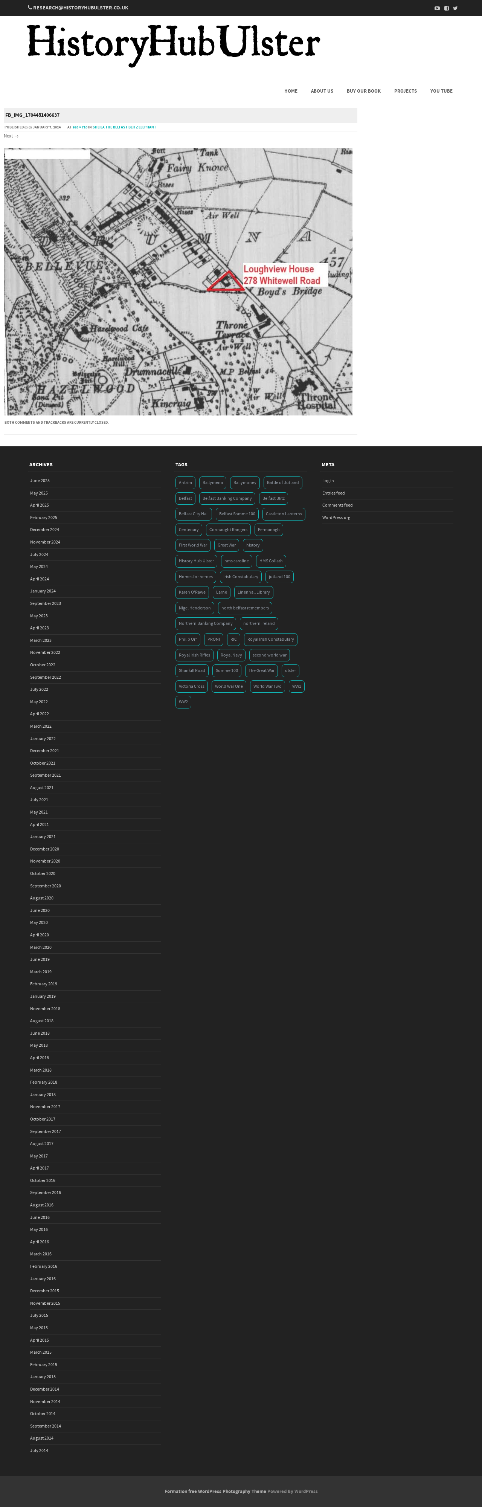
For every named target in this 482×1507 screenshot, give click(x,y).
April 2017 (39, 1168)
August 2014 (41, 1438)
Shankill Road (192, 670)
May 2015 (39, 1328)
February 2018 (43, 1082)
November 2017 (45, 1107)
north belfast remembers (245, 608)
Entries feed (333, 493)
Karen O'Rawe (192, 592)
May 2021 (39, 812)
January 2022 (43, 739)
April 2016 (39, 1242)
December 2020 (44, 849)
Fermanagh (269, 530)
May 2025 (39, 493)
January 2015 (43, 1377)
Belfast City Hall (194, 514)
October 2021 (42, 763)
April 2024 (39, 579)
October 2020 (42, 873)
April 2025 (39, 505)
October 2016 (42, 1180)
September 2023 (45, 603)
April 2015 (39, 1340)
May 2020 (39, 922)
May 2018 (39, 1045)
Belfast (185, 498)
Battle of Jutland (283, 483)
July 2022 (39, 689)
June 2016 (40, 1217)
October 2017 (42, 1119)
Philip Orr (188, 639)
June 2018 (40, 1033)
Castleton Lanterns (284, 514)
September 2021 (45, 775)
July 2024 (39, 554)
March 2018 (41, 1070)
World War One (229, 686)
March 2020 (41, 947)
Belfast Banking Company (227, 498)
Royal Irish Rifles (194, 655)
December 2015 (44, 1291)
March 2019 (41, 972)
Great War (227, 545)
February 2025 (43, 518)
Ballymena (213, 483)
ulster (290, 670)
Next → (11, 136)
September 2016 (45, 1193)
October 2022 (42, 665)
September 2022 (45, 677)
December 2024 (44, 530)
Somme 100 (227, 670)
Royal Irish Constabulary (270, 639)
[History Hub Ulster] (173, 67)
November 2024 (45, 542)
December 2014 (44, 1389)
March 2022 (41, 726)
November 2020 (45, 861)
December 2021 (44, 751)
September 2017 (45, 1131)
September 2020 (45, 886)
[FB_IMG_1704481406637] (178, 414)
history (253, 545)
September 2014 (45, 1426)
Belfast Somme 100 (237, 514)
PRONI (213, 639)
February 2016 (43, 1266)
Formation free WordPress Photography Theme (215, 1491)
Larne (221, 592)
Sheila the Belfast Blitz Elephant (124, 127)
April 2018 (39, 1058)
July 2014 (39, 1451)
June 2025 (40, 481)
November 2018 (45, 1009)
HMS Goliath (271, 561)
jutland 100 (279, 577)
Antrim (185, 483)
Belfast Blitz (273, 498)
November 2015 (45, 1303)
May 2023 (39, 616)
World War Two (267, 686)
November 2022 (45, 652)
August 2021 (41, 788)
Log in (328, 481)
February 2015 (43, 1365)
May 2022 (39, 702)
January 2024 (43, 591)
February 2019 (43, 984)
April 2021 (39, 825)
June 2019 (40, 959)
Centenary (189, 530)
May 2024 (39, 567)
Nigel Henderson (195, 608)
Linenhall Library (254, 592)
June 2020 (40, 910)
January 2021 (43, 837)
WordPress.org (336, 518)
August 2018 (41, 1021)
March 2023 (41, 640)
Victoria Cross (191, 686)
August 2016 (41, 1205)
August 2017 (41, 1144)
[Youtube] (435, 8)
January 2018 (43, 1095)
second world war (270, 655)
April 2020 (39, 935)
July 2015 (39, 1315)
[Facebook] (444, 8)
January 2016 (43, 1279)
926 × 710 (80, 127)
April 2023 (39, 628)
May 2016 (39, 1229)
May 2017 (39, 1156)
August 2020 (41, 898)
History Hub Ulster (196, 561)
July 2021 (39, 800)
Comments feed (337, 505)
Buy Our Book (364, 91)
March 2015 (41, 1352)
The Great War (262, 670)
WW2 (183, 702)
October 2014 (42, 1414)
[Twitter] (453, 8)
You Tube (441, 91)
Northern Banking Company (206, 623)
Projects (405, 91)
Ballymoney (244, 483)
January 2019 (43, 996)
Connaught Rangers (228, 530)
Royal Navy (231, 655)
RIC (233, 639)
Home (290, 91)
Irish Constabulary (240, 577)
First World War (193, 545)
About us (322, 91)
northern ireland (259, 623)
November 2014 (45, 1402)
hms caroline (236, 561)
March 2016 (41, 1254)
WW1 (296, 686)
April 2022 (39, 714)
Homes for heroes (196, 577)
